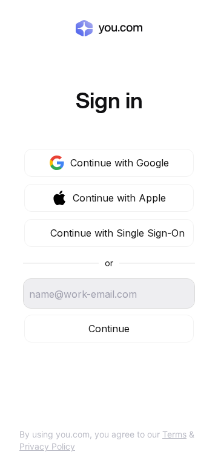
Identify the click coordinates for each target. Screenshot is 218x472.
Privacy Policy (47, 446)
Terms (174, 434)
